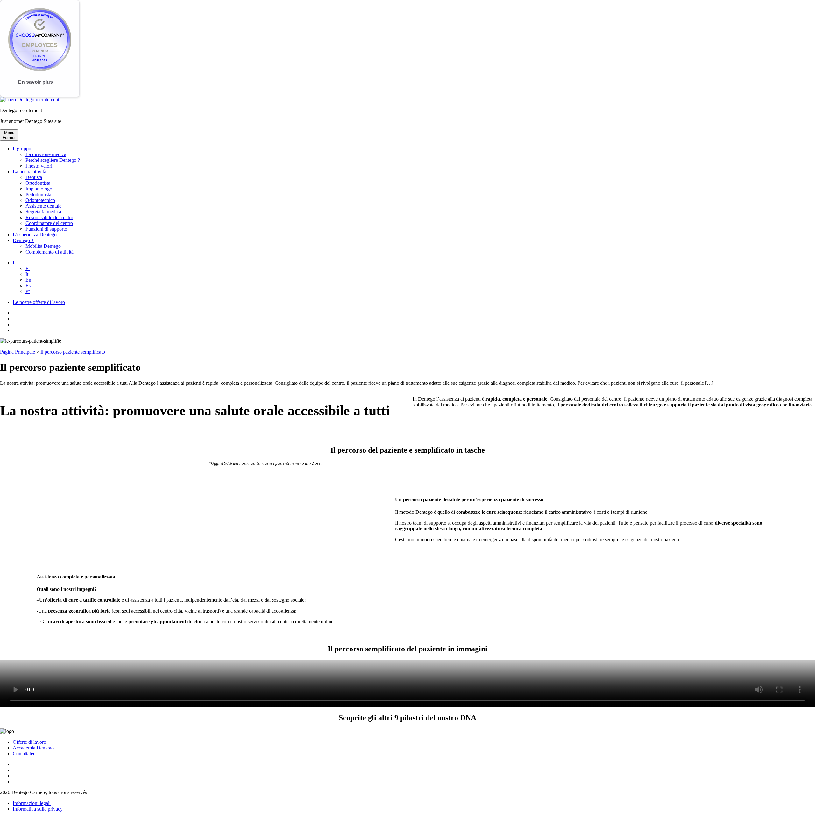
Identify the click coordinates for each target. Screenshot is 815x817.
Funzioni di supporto (46, 229)
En (28, 280)
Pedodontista (38, 194)
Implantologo (38, 188)
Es (28, 285)
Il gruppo (22, 148)
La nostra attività (29, 171)
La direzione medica (45, 154)
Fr (27, 268)
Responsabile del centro (49, 217)
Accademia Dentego (33, 747)
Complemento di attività (49, 251)
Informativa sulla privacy (38, 809)
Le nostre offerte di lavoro (39, 302)
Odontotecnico (40, 200)
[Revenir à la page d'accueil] (29, 99)
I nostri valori (38, 165)
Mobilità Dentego (43, 246)
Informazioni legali (32, 803)
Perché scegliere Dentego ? (52, 160)
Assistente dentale (43, 206)
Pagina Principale (17, 352)
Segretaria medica (43, 211)
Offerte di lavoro (29, 742)
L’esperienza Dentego (35, 234)
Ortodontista (37, 183)
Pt (27, 291)
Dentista (33, 177)
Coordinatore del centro (49, 223)
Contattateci (25, 753)
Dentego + (23, 240)
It (14, 262)
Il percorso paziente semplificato (72, 352)
